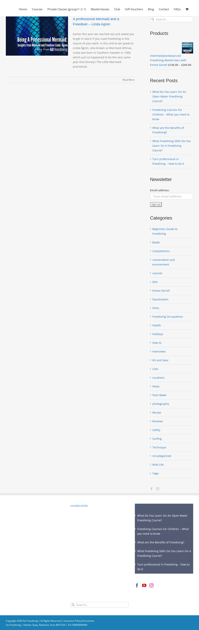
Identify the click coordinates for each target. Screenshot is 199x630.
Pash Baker (159, 395)
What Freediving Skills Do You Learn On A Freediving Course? (171, 145)
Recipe (156, 412)
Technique (159, 447)
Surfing (157, 438)
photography (160, 404)
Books (156, 242)
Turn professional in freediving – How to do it (163, 567)
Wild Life (158, 464)
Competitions (161, 251)
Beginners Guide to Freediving (164, 231)
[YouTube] (144, 585)
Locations (158, 377)
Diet (155, 282)
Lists (155, 369)
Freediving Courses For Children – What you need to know (170, 114)
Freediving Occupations (167, 316)
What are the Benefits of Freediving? (160, 542)
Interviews (159, 351)
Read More (128, 79)
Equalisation (160, 299)
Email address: (159, 190)
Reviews (157, 421)
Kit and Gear (160, 360)
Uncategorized (161, 456)
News (156, 386)
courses (157, 273)
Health (156, 325)
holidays (157, 334)
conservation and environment (163, 262)
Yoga (155, 473)
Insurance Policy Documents (79, 620)
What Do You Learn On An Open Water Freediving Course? (169, 96)
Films (155, 308)
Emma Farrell (161, 290)
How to (156, 343)
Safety (156, 430)
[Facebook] (151, 488)
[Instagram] (157, 488)
